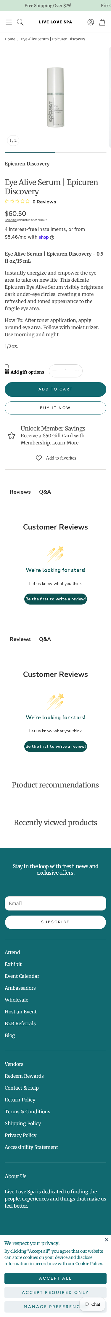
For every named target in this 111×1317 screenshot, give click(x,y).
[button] (9, 21)
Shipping (11, 220)
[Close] (106, 1239)
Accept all (55, 1278)
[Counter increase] (77, 371)
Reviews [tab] (20, 491)
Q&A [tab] (45, 491)
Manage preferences (55, 1306)
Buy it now (55, 408)
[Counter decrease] (54, 371)
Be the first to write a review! (55, 599)
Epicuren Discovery (27, 164)
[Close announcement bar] (105, 4)
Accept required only (55, 1292)
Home (10, 39)
